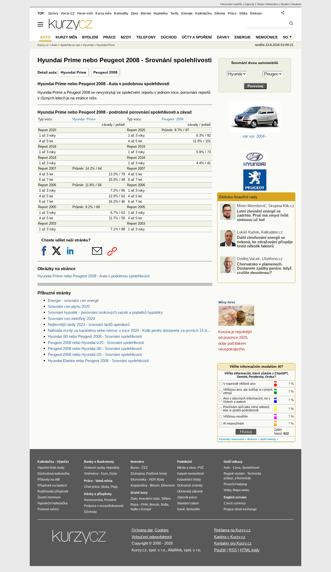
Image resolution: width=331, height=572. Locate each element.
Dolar (113, 473)
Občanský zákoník (190, 491)
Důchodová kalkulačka (53, 473)
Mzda (105, 487)
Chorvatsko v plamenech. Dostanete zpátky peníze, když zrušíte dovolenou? (264, 268)
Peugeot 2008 (105, 72)
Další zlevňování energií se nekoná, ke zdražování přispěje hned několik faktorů (265, 241)
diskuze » (253, 439)
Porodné (110, 500)
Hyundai (78, 119)
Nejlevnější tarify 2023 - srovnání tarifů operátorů (89, 324)
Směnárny (91, 473)
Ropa (134, 504)
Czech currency (235, 503)
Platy (114, 487)
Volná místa (103, 481)
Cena (236, 467)
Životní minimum (49, 497)
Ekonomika (138, 479)
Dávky (223, 37)
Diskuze (256, 13)
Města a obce (186, 467)
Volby (227, 490)
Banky (89, 462)
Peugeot (168, 119)
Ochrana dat (142, 530)
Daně (181, 509)
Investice (137, 462)
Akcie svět (85, 13)
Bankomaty (105, 462)
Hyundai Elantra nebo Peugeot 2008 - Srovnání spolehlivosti (98, 360)
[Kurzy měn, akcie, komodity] (79, 539)
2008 (179, 119)
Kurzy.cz (43, 44)
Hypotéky (161, 13)
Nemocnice (267, 37)
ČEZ (144, 467)
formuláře (193, 509)
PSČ (201, 467)
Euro (104, 473)
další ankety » (269, 439)
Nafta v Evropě (141, 509)
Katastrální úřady (189, 479)
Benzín (154, 504)
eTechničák (243, 478)
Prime (91, 119)
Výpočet (63, 462)
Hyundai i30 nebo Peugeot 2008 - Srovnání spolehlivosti (95, 336)
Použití (220, 550)
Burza (135, 467)
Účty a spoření (197, 37)
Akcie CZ (67, 13)
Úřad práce (92, 487)
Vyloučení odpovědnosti (152, 537)
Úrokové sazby (94, 467)
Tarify (174, 13)
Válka (243, 13)
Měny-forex (227, 302)
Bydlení (90, 37)
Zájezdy (249, 4)
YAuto (260, 4)
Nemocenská (93, 500)
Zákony (219, 13)
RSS (233, 550)
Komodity (121, 13)
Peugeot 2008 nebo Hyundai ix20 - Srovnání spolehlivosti (96, 342)
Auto (54, 44)
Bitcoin (146, 13)
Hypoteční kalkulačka (52, 503)
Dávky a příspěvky (98, 494)
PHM (144, 504)
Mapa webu (241, 490)
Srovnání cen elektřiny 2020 (71, 318)
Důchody (90, 512)
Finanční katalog (235, 484)
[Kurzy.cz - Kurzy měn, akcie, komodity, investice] (70, 29)
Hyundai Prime (73, 72)
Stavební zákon (188, 503)
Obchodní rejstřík (231, 4)
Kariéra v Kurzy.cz (229, 537)
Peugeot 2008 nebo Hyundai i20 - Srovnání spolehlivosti (95, 354)
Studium (296, 4)
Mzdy (126, 37)
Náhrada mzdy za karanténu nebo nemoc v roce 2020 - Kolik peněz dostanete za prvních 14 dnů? (130, 330)
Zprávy (53, 13)
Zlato (134, 13)
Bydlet (285, 4)
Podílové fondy (156, 473)
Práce (232, 13)
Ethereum (168, 485)
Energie (187, 13)
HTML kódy (250, 550)
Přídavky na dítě (48, 479)
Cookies (162, 530)
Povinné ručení (48, 509)
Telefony (146, 37)
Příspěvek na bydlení (52, 485)
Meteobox (272, 4)
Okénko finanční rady (238, 197)
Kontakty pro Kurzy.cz (233, 543)
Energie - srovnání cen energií (73, 300)
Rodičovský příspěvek (52, 491)
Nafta (164, 504)
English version (235, 497)
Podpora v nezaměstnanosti (103, 506)
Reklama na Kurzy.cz (232, 530)
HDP (152, 479)
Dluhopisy (138, 473)
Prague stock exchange (240, 509)
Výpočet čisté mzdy (50, 467)
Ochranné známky (190, 485)
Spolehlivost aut (70, 44)
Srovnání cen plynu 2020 (69, 306)
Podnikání (184, 462)
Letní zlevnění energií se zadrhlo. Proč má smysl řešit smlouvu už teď (262, 215)
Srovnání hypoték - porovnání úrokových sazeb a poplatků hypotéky (105, 312)
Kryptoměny (139, 485)
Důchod (169, 37)
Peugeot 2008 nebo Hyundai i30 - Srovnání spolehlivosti (95, 348)
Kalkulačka (203, 13)
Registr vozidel (234, 473)
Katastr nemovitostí (190, 473)
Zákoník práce (187, 497)
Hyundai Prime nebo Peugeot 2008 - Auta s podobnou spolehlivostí (93, 276)
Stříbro (166, 498)
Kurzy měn (103, 13)
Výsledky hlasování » (232, 439)
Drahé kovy (139, 493)
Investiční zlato (149, 498)
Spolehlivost (250, 467)
